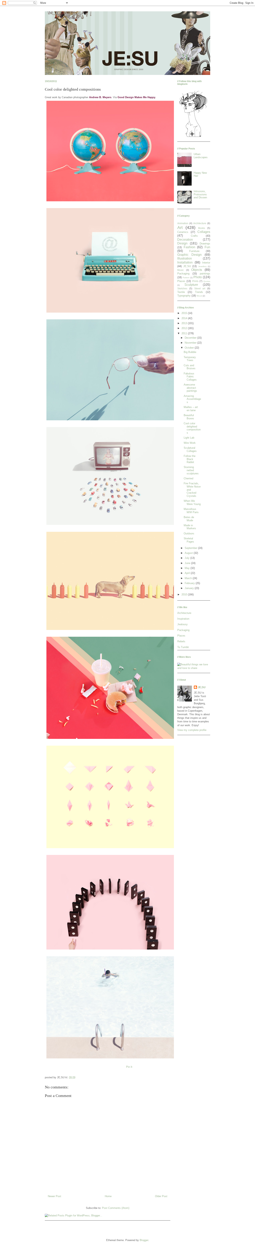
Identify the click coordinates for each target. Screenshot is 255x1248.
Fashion (189, 247)
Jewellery (202, 266)
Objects (196, 269)
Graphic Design (189, 254)
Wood (199, 296)
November (191, 342)
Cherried (188, 478)
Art (180, 227)
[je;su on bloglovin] (193, 136)
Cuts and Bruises (189, 367)
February (190, 583)
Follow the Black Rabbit (189, 459)
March (189, 578)
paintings (205, 273)
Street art (199, 288)
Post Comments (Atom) (115, 1207)
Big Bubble (190, 352)
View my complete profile (191, 730)
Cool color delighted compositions (192, 428)
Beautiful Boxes (189, 417)
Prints (195, 281)
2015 (184, 313)
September (191, 547)
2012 (184, 328)
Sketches (182, 288)
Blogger (144, 1240)
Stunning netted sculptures (191, 470)
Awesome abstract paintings (190, 387)
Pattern (186, 277)
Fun (207, 247)
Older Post (161, 1196)
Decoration (185, 239)
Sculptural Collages (190, 449)
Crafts (194, 235)
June (188, 563)
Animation (182, 223)
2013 (184, 323)
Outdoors (189, 533)
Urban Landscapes (201, 156)
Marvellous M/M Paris (191, 511)
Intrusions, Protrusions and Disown (200, 194)
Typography (184, 295)
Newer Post (54, 1196)
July (187, 557)
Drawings (205, 243)
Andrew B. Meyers (100, 97)
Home (108, 1196)
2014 (184, 318)
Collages (203, 232)
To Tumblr (183, 647)
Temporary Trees (190, 359)
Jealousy (182, 624)
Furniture (194, 251)
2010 (184, 594)
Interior (206, 262)
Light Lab (189, 437)
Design (182, 243)
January (190, 588)
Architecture (199, 223)
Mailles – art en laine (191, 409)
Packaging (183, 273)
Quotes (206, 281)
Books (201, 228)
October (190, 347)
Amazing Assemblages (192, 399)
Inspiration (183, 618)
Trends (199, 292)
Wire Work (190, 442)
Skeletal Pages (189, 540)
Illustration (184, 258)
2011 (184, 333)
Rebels (181, 641)
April (188, 573)
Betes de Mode (189, 519)
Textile (181, 292)
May (187, 568)
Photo (197, 277)
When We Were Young (192, 502)
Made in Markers (190, 527)
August (189, 552)
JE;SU (187, 266)
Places (181, 281)
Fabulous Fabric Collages (190, 376)
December (191, 337)
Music (180, 270)
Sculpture (191, 284)
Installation (185, 262)
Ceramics (182, 232)
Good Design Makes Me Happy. (137, 97)
